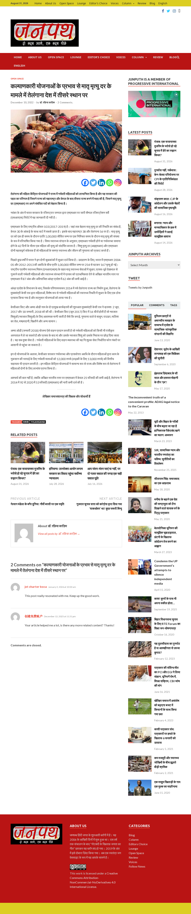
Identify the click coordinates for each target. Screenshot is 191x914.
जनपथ (74, 835)
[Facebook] (163, 11)
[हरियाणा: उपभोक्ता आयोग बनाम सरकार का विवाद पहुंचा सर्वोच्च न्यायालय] (66, 464)
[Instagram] (174, 11)
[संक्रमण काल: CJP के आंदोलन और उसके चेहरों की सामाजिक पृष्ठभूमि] (139, 199)
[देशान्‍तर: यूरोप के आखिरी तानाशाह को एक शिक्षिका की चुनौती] (139, 349)
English (162, 3)
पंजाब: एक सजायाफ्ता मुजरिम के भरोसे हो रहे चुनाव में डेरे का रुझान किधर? (28, 473)
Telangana (38, 421)
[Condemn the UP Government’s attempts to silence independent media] (139, 561)
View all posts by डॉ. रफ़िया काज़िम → (59, 533)
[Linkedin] (101, 182)
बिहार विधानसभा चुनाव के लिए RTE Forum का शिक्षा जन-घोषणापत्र (167, 623)
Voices (115, 3)
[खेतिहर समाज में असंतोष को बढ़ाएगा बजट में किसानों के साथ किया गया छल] (139, 700)
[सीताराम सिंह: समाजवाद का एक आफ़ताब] (139, 478)
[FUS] (179, 11)
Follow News (137, 866)
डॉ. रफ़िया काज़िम (47, 102)
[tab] (137, 305)
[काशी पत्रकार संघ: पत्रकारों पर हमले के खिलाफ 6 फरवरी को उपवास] (139, 729)
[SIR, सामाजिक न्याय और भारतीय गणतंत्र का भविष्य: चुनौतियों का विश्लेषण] (139, 450)
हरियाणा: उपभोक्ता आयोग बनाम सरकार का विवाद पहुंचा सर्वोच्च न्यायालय (66, 473)
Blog (152, 3)
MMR (26, 421)
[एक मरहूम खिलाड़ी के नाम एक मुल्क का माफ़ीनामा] (139, 782)
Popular (137, 305)
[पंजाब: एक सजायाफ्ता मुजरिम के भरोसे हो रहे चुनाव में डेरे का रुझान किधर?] (28, 464)
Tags (173, 305)
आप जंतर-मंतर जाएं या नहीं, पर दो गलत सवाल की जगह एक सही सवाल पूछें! (104, 473)
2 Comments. (65, 102)
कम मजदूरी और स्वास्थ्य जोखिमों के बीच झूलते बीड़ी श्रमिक (166, 762)
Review (142, 3)
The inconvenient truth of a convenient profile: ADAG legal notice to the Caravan (154, 401)
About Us (50, 3)
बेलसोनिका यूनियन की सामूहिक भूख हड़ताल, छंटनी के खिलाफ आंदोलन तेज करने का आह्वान (166, 537)
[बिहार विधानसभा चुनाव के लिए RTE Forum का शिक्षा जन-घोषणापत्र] (139, 619)
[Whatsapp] (109, 182)
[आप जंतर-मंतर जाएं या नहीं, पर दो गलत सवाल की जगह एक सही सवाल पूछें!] (104, 464)
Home (38, 3)
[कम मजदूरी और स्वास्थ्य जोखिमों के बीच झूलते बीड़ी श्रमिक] (139, 758)
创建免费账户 (34, 616)
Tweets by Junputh (140, 287)
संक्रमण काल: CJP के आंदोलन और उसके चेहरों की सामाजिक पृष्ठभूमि (167, 203)
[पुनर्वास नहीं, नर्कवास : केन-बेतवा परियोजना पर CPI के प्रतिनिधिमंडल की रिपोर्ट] (139, 170)
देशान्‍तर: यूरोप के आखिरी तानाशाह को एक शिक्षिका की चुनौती (167, 353)
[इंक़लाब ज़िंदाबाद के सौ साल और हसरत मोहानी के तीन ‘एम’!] (139, 373)
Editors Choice (138, 844)
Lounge (81, 3)
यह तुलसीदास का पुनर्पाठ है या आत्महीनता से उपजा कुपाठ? (167, 648)
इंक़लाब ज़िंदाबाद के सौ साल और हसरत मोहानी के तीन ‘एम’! (166, 377)
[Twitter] (168, 11)
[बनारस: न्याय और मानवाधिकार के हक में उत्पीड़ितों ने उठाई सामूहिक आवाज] (139, 223)
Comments (157, 305)
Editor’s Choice (98, 3)
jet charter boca (36, 586)
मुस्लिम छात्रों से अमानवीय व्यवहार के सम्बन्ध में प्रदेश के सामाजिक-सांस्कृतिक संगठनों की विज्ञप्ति (165, 325)
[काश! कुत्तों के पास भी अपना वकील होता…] (139, 598)
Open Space (67, 3)
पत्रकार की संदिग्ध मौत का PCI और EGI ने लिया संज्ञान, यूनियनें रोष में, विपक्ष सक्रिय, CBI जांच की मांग (167, 676)
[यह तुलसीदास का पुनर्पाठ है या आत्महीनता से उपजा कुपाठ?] (139, 643)
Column (126, 3)
